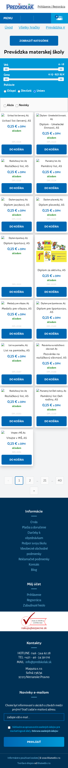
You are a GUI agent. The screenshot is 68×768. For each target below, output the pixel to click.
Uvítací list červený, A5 (16, 120)
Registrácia (34, 599)
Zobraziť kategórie (34, 40)
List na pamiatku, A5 (17, 350)
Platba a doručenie (34, 527)
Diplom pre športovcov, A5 (51, 310)
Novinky (24, 105)
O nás (34, 521)
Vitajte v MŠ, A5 (16, 438)
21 (44, 480)
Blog (34, 569)
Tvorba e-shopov (25, 763)
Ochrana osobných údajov (45, 731)
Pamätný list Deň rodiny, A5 (51, 397)
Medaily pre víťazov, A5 (17, 308)
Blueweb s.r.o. (44, 763)
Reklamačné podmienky (34, 558)
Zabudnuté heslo (34, 605)
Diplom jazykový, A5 (16, 204)
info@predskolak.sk (38, 661)
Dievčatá (26, 90)
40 (60, 480)
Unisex (41, 90)
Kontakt (34, 564)
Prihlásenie (34, 594)
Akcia (10, 105)
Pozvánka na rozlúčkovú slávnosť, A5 (51, 355)
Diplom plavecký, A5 (51, 204)
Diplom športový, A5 (17, 243)
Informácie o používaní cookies (23, 757)
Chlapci (11, 90)
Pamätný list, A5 (51, 166)
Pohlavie (9, 85)
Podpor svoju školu (34, 543)
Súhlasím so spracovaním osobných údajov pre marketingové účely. (35, 729)
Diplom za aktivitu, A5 (52, 270)
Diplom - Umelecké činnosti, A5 (51, 126)
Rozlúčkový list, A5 (17, 166)
